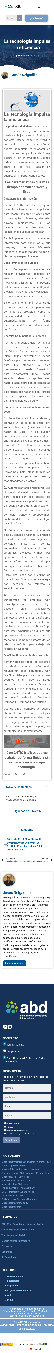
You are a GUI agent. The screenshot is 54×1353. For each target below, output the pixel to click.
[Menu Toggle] (39, 8)
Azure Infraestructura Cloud (16, 1180)
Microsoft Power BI (11, 1206)
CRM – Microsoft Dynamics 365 (18, 1191)
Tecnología (12, 849)
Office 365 (23, 842)
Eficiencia (12, 839)
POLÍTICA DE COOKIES (29, 1325)
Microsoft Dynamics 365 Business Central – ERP (26, 1161)
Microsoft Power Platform (15, 1203)
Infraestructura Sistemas (15, 1184)
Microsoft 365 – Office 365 (15, 1176)
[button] (47, 787)
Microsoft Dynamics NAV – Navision (20, 1169)
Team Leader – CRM (12, 1195)
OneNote (11, 846)
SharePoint (36, 846)
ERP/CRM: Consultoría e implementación (22, 1224)
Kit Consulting (8, 1257)
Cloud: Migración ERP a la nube (17, 1229)
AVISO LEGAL (7, 1325)
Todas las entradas (14, 963)
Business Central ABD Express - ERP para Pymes (27, 1173)
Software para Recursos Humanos (19, 1199)
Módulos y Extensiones (13, 1165)
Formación (7, 1246)
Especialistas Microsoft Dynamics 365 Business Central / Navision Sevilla (27, 1312)
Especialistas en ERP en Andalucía (27, 1315)
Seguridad (6, 1251)
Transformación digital (13, 1235)
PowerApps (23, 846)
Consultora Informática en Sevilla (27, 1308)
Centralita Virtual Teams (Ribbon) (19, 1188)
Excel (21, 839)
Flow (27, 839)
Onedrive (34, 842)
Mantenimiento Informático (15, 1240)
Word (22, 849)
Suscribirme (11, 1140)
